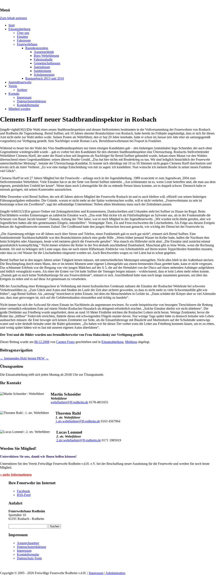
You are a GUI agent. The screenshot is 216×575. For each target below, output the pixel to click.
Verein (12, 86)
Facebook (23, 491)
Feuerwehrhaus (27, 44)
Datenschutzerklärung (31, 101)
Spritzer (22, 90)
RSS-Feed (24, 495)
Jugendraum (42, 67)
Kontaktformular (28, 105)
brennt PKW (38, 358)
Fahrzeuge (24, 40)
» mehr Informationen (16, 474)
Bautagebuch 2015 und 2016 (44, 78)
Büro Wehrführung (46, 55)
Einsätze (22, 36)
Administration (115, 573)
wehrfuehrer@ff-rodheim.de (69, 402)
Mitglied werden (19, 109)
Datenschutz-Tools (29, 558)
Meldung (131, 342)
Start (11, 25)
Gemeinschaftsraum (47, 63)
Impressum (24, 97)
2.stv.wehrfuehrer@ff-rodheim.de (78, 440)
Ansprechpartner (28, 543)
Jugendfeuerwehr (19, 82)
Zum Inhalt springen (13, 18)
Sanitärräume (42, 71)
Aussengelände (44, 52)
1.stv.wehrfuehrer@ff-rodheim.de (77, 421)
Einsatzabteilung (19, 29)
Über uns (23, 33)
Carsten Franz (65, 342)
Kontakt (13, 93)
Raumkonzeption (36, 48)
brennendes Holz (13, 358)
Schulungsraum (44, 74)
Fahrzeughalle (43, 59)
